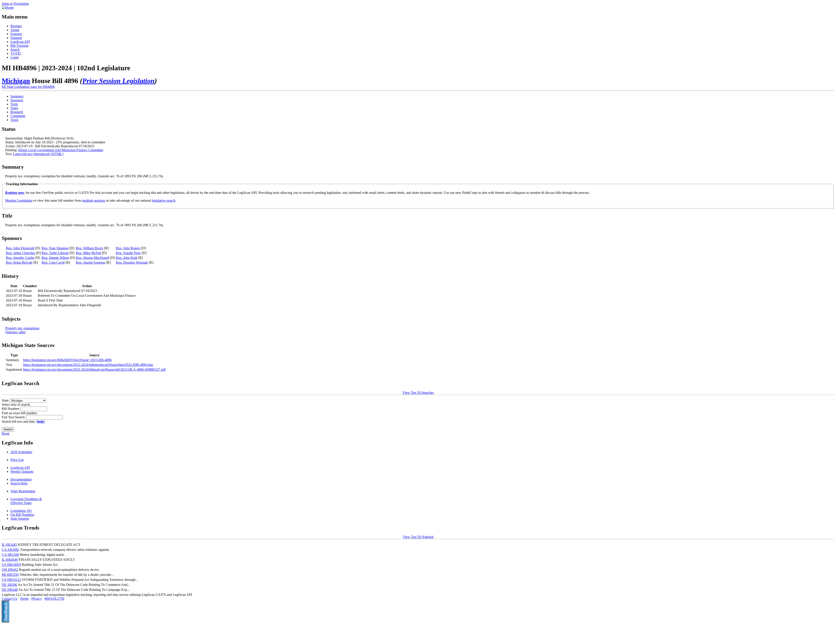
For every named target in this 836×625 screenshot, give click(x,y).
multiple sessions (93, 200)
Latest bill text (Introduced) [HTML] (38, 154)
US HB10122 (11, 579)
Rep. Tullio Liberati (55, 253)
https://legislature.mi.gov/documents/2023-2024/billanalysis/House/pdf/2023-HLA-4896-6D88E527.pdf (94, 369)
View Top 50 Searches (418, 392)
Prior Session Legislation (118, 81)
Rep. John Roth (126, 258)
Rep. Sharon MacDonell (92, 258)
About (14, 30)
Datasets (16, 38)
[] (40, 421)
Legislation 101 (21, 511)
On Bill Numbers (22, 514)
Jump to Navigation (15, 3)
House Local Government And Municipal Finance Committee (60, 150)
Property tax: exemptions (22, 328)
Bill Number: (11, 409)
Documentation (21, 479)
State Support (19, 518)
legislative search (163, 200)
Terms (24, 598)
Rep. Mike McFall (88, 253)
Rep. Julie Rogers (128, 248)
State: (6, 400)
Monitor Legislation (18, 200)
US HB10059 (11, 564)
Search (15, 49)
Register (16, 26)
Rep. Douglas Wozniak (132, 262)
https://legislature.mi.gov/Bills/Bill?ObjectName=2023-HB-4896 (67, 360)
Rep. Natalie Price (128, 253)
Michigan (16, 81)
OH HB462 (10, 569)
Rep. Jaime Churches (20, 253)
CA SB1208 (10, 554)
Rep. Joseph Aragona (90, 262)
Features (16, 34)
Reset (5, 433)
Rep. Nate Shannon (55, 248)
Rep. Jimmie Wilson (55, 258)
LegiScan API (20, 42)
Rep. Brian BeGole (19, 262)
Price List (17, 460)
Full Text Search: (14, 417)
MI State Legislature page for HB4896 (28, 87)
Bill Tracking (19, 45)
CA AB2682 (10, 549)
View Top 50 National (418, 537)
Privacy (36, 598)
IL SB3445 (9, 544)
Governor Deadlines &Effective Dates (26, 501)
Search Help (18, 483)
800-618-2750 (54, 598)
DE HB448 (10, 589)
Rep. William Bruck (89, 248)
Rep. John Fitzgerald (20, 248)
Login (14, 57)
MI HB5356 (10, 574)
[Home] (8, 7)
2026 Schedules (21, 452)
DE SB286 (9, 584)
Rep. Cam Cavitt (53, 262)
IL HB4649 (10, 559)
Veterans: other (15, 332)
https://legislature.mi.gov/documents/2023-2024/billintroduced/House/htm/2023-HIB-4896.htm (88, 365)
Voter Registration (22, 491)
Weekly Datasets (21, 471)
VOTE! (15, 53)
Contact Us (9, 598)
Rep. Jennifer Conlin (20, 258)
